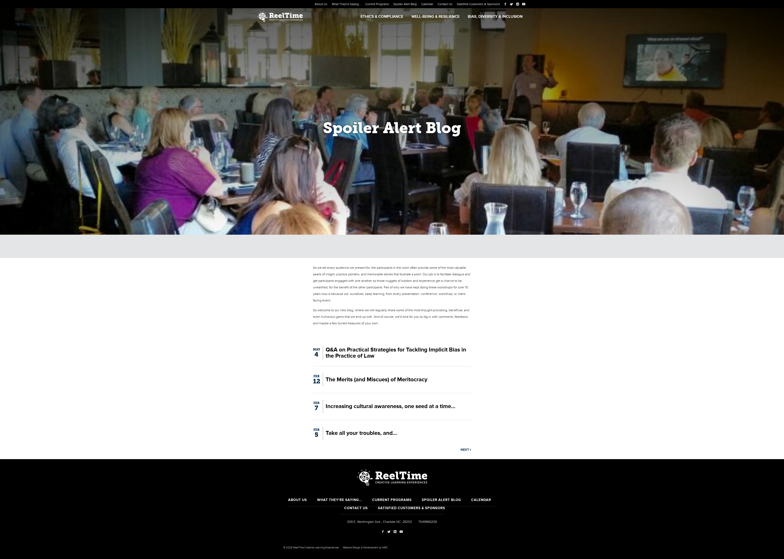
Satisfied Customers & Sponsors (478, 4)
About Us (321, 4)
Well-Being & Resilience (435, 16)
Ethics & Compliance (382, 16)
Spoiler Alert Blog (405, 4)
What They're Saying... (346, 4)
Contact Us (445, 4)
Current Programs (377, 4)
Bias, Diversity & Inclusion (495, 16)
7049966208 (427, 522)
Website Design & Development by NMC (365, 547)
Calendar (427, 4)
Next (465, 450)
